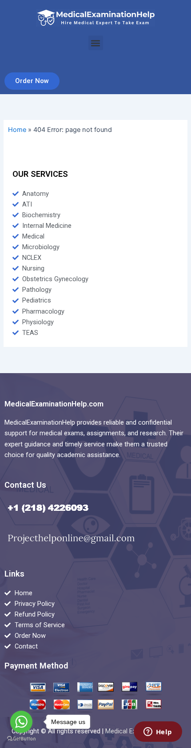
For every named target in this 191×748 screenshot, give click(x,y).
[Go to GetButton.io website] (21, 739)
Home (17, 130)
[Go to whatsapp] (21, 722)
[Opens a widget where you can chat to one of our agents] (157, 732)
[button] (95, 43)
